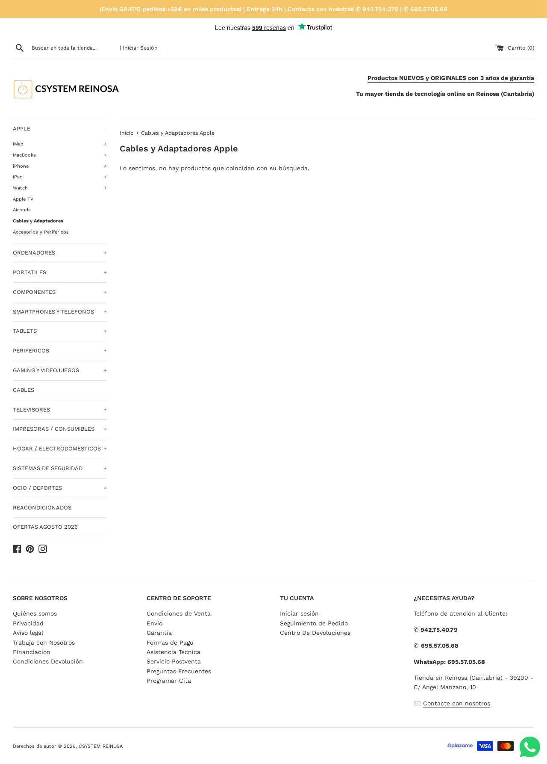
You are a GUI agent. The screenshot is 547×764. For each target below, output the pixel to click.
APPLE (59, 128)
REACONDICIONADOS (42, 507)
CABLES (23, 390)
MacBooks (60, 155)
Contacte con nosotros (456, 703)
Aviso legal (28, 632)
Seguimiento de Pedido (314, 623)
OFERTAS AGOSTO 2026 (45, 527)
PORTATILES (60, 272)
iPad (60, 177)
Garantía (159, 632)
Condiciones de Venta (179, 613)
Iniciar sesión (299, 613)
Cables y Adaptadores (38, 221)
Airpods (22, 210)
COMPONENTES (60, 292)
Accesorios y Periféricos (41, 232)
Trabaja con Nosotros (44, 642)
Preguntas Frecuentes (179, 671)
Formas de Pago (170, 642)
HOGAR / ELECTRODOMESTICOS (60, 448)
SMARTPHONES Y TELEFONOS (60, 311)
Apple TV (23, 199)
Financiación (31, 652)
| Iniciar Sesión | (140, 47)
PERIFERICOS (60, 350)
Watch (60, 188)
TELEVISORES (60, 409)
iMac (60, 144)
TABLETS (60, 331)
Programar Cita (169, 680)
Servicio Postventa (174, 661)
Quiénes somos (35, 613)
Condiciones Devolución (48, 661)
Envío (154, 623)
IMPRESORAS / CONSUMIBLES (60, 429)
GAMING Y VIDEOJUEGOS (60, 370)
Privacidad (28, 623)
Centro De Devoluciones (315, 632)
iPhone (60, 166)
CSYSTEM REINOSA (101, 746)
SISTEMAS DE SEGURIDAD (60, 468)
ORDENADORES (60, 252)
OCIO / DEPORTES (60, 488)
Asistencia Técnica (173, 652)
